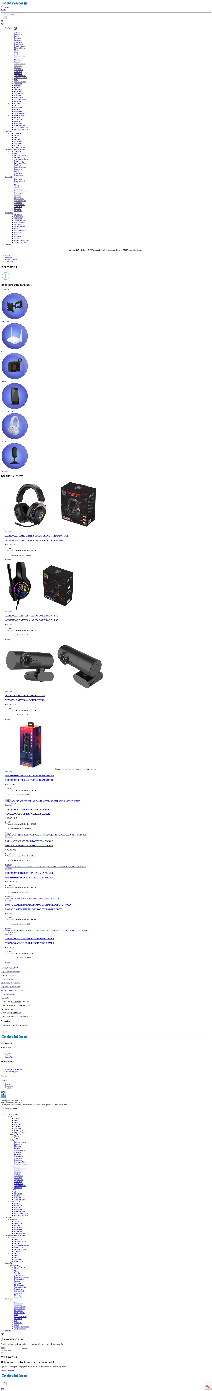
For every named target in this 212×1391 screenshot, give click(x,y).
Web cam (17, 197)
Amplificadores (19, 64)
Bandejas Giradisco (21, 129)
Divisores (17, 38)
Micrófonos (18, 60)
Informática (9, 177)
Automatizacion (19, 125)
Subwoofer (18, 119)
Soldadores (18, 232)
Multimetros (18, 225)
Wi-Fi (16, 183)
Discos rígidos (19, 193)
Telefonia (17, 151)
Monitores (17, 209)
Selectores (17, 195)
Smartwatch (18, 211)
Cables (16, 36)
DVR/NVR (18, 141)
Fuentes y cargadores (21, 240)
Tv (15, 105)
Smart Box (18, 92)
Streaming (8, 1331)
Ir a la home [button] (5, 289)
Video (16, 80)
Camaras (17, 135)
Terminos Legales (11, 1072)
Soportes (17, 103)
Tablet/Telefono (19, 113)
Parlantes (17, 62)
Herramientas (18, 44)
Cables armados (19, 205)
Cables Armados (20, 56)
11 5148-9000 (16, 1013)
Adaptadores (18, 189)
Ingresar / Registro (7, 1370)
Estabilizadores (19, 223)
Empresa (8, 1084)
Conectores (18, 34)
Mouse (16, 185)
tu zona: (3, 10)
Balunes (17, 139)
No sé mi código (6, 1350)
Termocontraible (20, 221)
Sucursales (9, 1086)
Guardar (24, 1348)
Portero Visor (18, 145)
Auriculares (18, 66)
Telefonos (17, 165)
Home (7, 255)
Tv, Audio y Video (11, 28)
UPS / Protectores (20, 230)
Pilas (15, 234)
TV (15, 30)
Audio (16, 54)
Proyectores (18, 107)
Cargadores (18, 157)
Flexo (16, 228)
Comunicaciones (20, 167)
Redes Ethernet (19, 181)
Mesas (16, 50)
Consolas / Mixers (20, 78)
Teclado (17, 187)
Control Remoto (19, 46)
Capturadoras (18, 94)
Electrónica (9, 213)
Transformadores (20, 242)
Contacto (8, 1088)
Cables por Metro (20, 76)
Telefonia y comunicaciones (15, 149)
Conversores (18, 70)
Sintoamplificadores (21, 127)
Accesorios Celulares (21, 159)
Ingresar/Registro (11, 1108)
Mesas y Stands (19, 48)
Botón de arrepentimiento (14, 1070)
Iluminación (18, 236)
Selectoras (17, 40)
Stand (16, 52)
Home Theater (19, 115)
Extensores (18, 74)
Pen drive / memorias (21, 191)
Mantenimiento (19, 227)
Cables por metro (20, 201)
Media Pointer (19, 199)
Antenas (17, 32)
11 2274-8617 (16, 1002)
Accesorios (18, 42)
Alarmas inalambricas (21, 147)
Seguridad (8, 131)
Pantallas (17, 121)
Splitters (17, 88)
